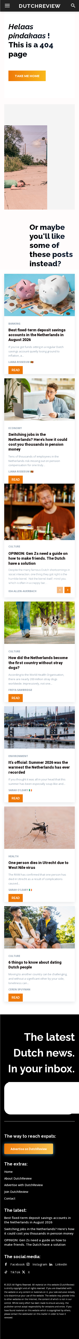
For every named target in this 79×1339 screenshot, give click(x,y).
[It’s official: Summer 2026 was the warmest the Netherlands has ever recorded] (39, 727)
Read (16, 370)
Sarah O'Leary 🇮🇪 (20, 790)
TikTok (15, 1272)
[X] (23, 1272)
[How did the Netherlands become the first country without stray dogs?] (39, 623)
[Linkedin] (50, 1264)
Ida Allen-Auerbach (22, 591)
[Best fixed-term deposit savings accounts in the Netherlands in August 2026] (39, 295)
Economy (15, 428)
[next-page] (67, 590)
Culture (14, 546)
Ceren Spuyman (19, 989)
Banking (14, 323)
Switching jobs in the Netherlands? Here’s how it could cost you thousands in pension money (39, 1231)
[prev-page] (60, 590)
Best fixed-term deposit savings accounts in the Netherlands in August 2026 (37, 335)
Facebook (17, 1264)
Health (13, 856)
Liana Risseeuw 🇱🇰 (20, 362)
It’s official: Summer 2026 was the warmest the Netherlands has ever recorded (39, 767)
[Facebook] (6, 1264)
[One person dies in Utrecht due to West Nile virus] (39, 828)
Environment (18, 756)
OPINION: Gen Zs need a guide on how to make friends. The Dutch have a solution (38, 558)
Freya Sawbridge (20, 690)
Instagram (39, 1264)
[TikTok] (6, 1272)
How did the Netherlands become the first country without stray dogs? (38, 662)
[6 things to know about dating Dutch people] (39, 927)
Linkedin (61, 1264)
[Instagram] (28, 1264)
